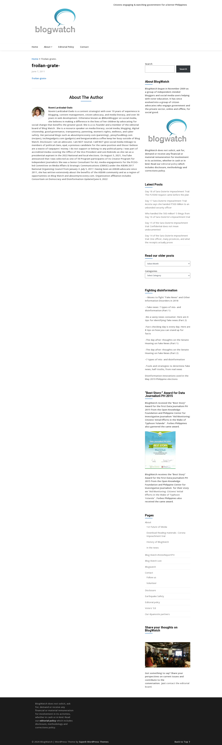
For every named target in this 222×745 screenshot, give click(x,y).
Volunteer (151, 583)
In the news (152, 547)
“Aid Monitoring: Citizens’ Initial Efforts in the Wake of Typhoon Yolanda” (164, 495)
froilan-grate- (39, 78)
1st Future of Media (156, 526)
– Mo (148, 297)
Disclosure (150, 590)
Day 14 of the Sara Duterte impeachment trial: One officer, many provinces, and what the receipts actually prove (167, 239)
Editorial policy (152, 602)
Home (35, 46)
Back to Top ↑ (182, 741)
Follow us (151, 577)
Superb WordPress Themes (94, 741)
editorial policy (169, 163)
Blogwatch (150, 566)
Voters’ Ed (150, 608)
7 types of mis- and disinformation (165, 359)
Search (148, 63)
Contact (84, 46)
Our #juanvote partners (157, 614)
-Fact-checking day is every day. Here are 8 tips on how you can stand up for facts (167, 330)
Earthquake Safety (154, 596)
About (47, 46)
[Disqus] (86, 227)
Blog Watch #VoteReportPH (160, 554)
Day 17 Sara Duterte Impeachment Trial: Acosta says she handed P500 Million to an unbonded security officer (167, 204)
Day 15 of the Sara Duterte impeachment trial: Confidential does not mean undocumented (166, 226)
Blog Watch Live (153, 560)
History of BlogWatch (157, 541)
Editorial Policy (66, 46)
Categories (151, 271)
